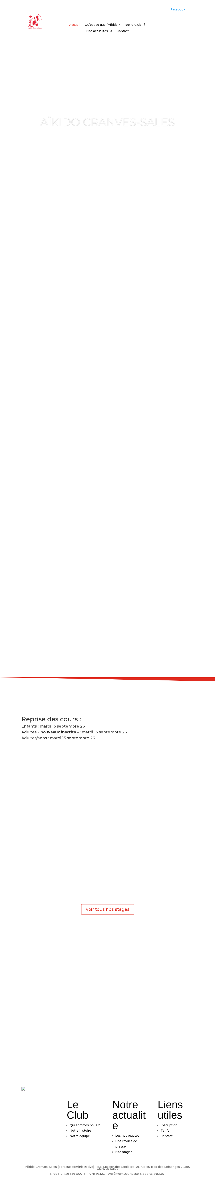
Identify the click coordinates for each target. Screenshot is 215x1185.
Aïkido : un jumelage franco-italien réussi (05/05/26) (76, 502)
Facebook (177, 9)
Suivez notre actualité (107, 534)
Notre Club (133, 25)
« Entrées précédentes (38, 522)
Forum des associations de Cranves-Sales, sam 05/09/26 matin (86, 472)
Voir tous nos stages (108, 909)
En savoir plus (132, 372)
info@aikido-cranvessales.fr (68, 1058)
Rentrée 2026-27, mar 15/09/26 (55, 442)
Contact (123, 31)
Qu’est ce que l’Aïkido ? (102, 25)
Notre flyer (128, 842)
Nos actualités (97, 31)
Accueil (74, 25)
